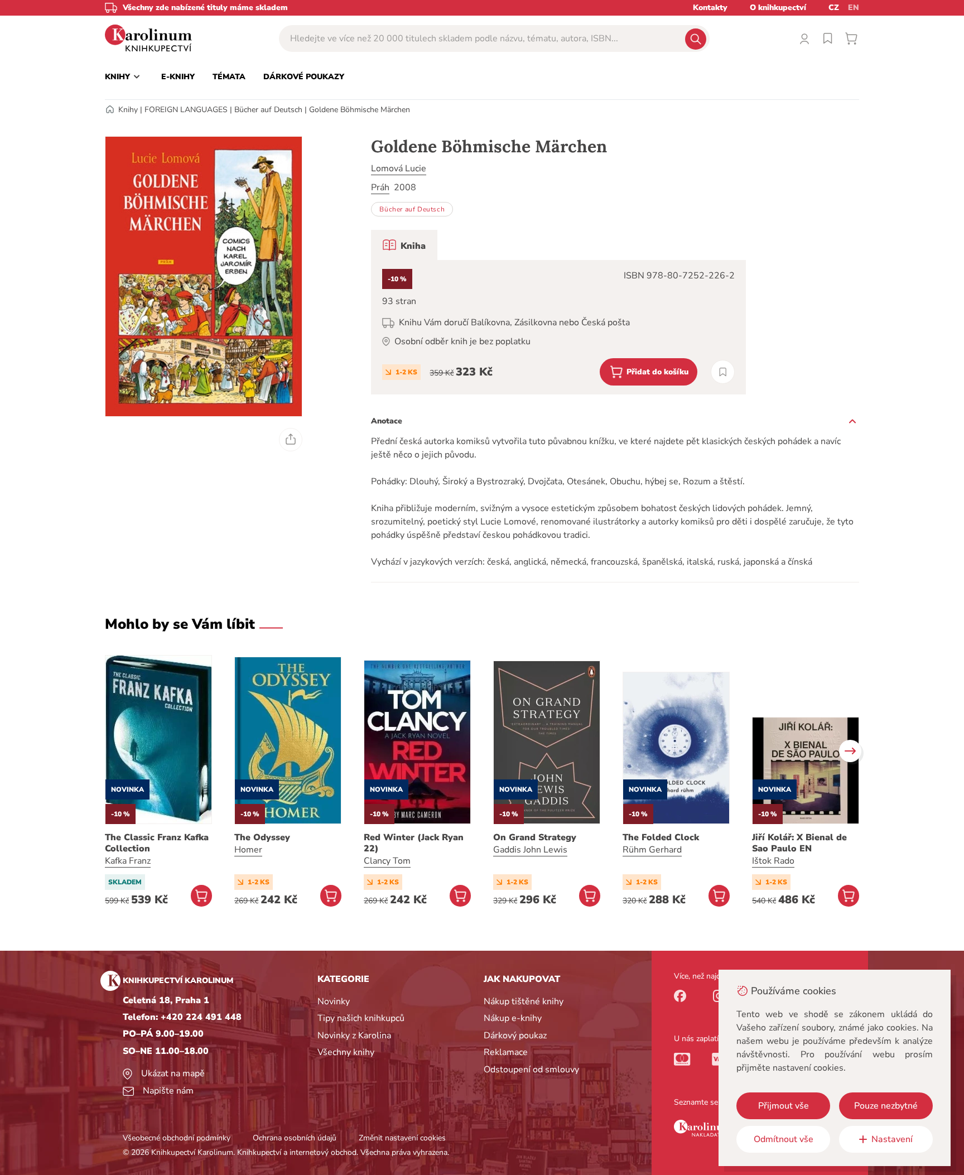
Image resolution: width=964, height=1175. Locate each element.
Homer (248, 850)
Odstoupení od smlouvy (531, 1069)
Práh (380, 187)
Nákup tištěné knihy (523, 1001)
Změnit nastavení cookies (402, 1138)
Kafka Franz (128, 861)
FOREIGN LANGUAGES (186, 109)
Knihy (128, 109)
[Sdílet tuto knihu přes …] (290, 439)
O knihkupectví (778, 7)
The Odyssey (262, 837)
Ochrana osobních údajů (294, 1138)
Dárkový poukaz (515, 1035)
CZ (833, 7)
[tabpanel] (558, 327)
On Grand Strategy (534, 837)
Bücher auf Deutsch (268, 109)
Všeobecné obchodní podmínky (176, 1138)
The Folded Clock (661, 837)
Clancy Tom (387, 861)
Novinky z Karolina (354, 1035)
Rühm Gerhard (652, 850)
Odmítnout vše (783, 1139)
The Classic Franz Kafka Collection (157, 843)
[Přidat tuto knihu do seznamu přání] (723, 372)
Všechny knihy (345, 1052)
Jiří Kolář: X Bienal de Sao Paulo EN (799, 843)
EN (853, 7)
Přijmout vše (783, 1106)
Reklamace (506, 1052)
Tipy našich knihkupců (360, 1018)
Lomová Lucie (398, 168)
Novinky (333, 1001)
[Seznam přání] (827, 38)
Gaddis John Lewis (530, 850)
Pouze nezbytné (886, 1106)
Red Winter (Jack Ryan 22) (414, 843)
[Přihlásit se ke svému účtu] (804, 38)
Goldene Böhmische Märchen (359, 109)
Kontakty (710, 7)
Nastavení (892, 1139)
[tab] (404, 245)
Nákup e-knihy (513, 1018)
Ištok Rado (773, 861)
